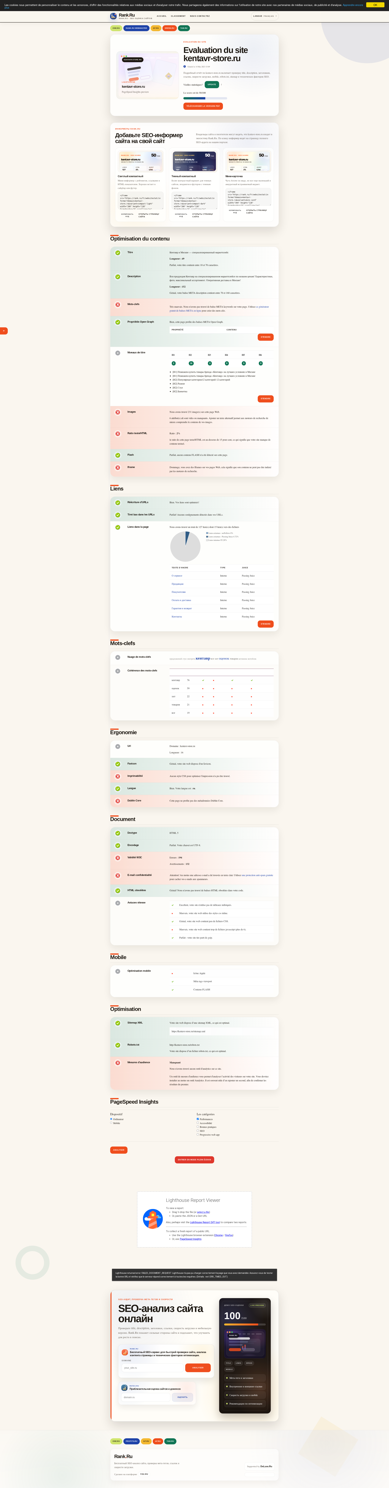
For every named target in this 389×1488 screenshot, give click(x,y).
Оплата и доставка (181, 600)
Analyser (118, 1150)
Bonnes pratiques (208, 1126)
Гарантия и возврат (182, 608)
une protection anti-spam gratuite (257, 875)
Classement (178, 16)
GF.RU (156, 28)
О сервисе (177, 575)
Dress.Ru (169, 28)
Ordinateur (118, 1119)
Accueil (162, 16)
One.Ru (116, 28)
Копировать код (127, 215)
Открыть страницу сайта (149, 215)
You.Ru (144, 1474)
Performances (206, 1119)
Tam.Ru (184, 28)
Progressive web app (210, 1134)
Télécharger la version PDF (203, 106)
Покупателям (179, 591)
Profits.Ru (131, 1441)
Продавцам (177, 583)
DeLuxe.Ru (266, 1466)
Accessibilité (206, 1123)
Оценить (182, 1397)
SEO (202, 1130)
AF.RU (158, 1441)
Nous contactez (200, 16)
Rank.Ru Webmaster (136, 28)
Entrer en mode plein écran (194, 1160)
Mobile (116, 1123)
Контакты (177, 616)
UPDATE (212, 84)
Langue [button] (263, 16)
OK (375, 5)
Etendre (266, 337)
